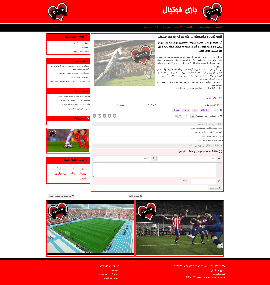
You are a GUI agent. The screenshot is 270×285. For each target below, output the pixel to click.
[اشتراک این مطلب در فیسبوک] (109, 115)
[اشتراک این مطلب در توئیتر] (104, 115)
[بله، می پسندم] (192, 116)
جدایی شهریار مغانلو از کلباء (80, 77)
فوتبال (177, 28)
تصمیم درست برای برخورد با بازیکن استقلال (74, 101)
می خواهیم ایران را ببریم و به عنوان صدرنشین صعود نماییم (69, 81)
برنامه (72, 173)
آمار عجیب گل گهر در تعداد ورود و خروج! (208, 132)
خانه (218, 28)
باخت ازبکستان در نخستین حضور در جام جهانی (74, 73)
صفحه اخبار (134, 196)
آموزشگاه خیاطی (81, 43)
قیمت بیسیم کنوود (81, 51)
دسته (164, 63)
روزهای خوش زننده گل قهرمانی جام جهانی (208, 140)
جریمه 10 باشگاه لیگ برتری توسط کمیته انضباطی (206, 128)
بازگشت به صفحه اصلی (60, 196)
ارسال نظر (214, 188)
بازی (188, 28)
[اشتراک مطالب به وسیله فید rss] (94, 115)
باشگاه (204, 110)
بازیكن (74, 168)
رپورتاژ (165, 28)
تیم (195, 110)
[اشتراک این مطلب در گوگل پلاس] (99, 115)
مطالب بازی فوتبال (111, 278)
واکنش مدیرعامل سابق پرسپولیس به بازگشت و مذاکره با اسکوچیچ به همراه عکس (69, 68)
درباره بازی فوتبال (150, 28)
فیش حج (85, 47)
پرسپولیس (60, 173)
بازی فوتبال (179, 10)
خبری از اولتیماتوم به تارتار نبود (211, 136)
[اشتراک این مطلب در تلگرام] (114, 115)
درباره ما (115, 271)
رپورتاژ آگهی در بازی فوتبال (108, 275)
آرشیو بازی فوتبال (203, 28)
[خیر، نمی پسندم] (179, 116)
